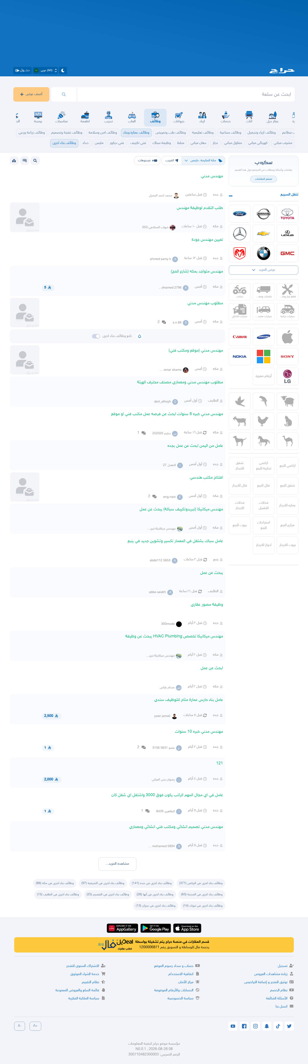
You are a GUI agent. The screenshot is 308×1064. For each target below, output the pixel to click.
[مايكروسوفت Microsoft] (263, 356)
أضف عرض (34, 94)
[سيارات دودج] (240, 253)
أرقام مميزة (264, 376)
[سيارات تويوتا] (287, 214)
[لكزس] (287, 233)
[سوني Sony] (287, 356)
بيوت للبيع (240, 525)
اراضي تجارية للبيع (263, 466)
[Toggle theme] (63, 70)
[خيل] (263, 441)
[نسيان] (263, 214)
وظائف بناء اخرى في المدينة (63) (202, 894)
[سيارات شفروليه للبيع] (263, 233)
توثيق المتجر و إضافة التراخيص (265, 982)
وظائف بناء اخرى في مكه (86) (55, 883)
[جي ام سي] (287, 253)
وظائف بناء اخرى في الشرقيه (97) (102, 883)
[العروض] (13, 160)
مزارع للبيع (287, 525)
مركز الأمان (185, 982)
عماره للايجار (287, 505)
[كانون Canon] (240, 337)
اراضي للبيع (288, 466)
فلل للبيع (263, 486)
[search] (63, 94)
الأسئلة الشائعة (276, 998)
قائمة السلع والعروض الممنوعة (77, 990)
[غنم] (287, 401)
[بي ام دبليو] (263, 253)
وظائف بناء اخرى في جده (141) (152, 883)
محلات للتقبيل (264, 505)
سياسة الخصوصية (180, 998)
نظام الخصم (278, 990)
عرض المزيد (267, 270)
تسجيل (282, 966)
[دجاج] (263, 421)
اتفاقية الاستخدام (180, 974)
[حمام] (240, 401)
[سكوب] (24, 160)
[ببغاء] (263, 401)
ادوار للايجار (263, 545)
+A (35, 1026)
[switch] (96, 336)
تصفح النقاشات (263, 179)
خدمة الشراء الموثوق (84, 974)
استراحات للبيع (263, 525)
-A (19, 1026)
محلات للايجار (239, 505)
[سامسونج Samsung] (263, 337)
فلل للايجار (239, 486)
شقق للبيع (287, 486)
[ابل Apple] (287, 337)
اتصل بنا (281, 1007)
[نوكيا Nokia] (240, 356)
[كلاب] (240, 441)
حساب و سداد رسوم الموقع (173, 966)
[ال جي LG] (287, 376)
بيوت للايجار (287, 545)
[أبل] (287, 441)
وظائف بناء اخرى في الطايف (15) (58, 894)
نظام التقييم (90, 982)
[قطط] (287, 421)
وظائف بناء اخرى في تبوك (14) (203, 906)
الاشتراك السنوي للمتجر (82, 966)
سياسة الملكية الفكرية (83, 998)
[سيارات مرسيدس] (240, 233)
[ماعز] (240, 421)
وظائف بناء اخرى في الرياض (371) (201, 883)
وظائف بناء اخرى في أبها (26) (155, 894)
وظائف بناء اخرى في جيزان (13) (155, 906)
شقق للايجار (240, 466)
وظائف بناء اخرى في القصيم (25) (108, 894)
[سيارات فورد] (240, 214)
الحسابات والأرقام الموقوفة (173, 990)
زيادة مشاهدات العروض (270, 974)
